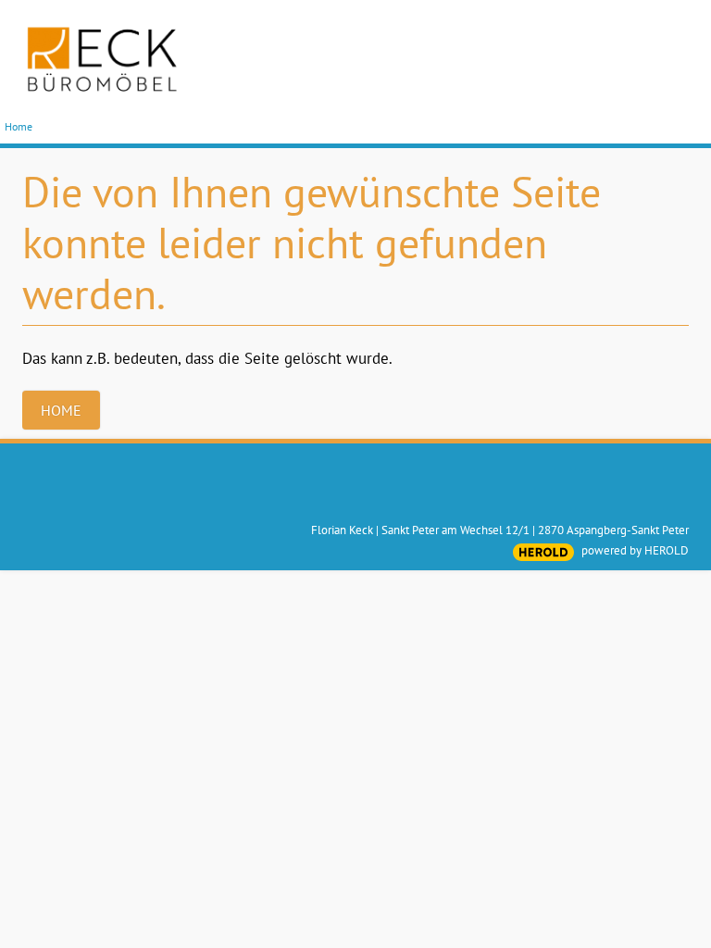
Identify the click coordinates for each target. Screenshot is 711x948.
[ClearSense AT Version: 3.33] (543, 552)
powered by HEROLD (635, 550)
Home (18, 126)
